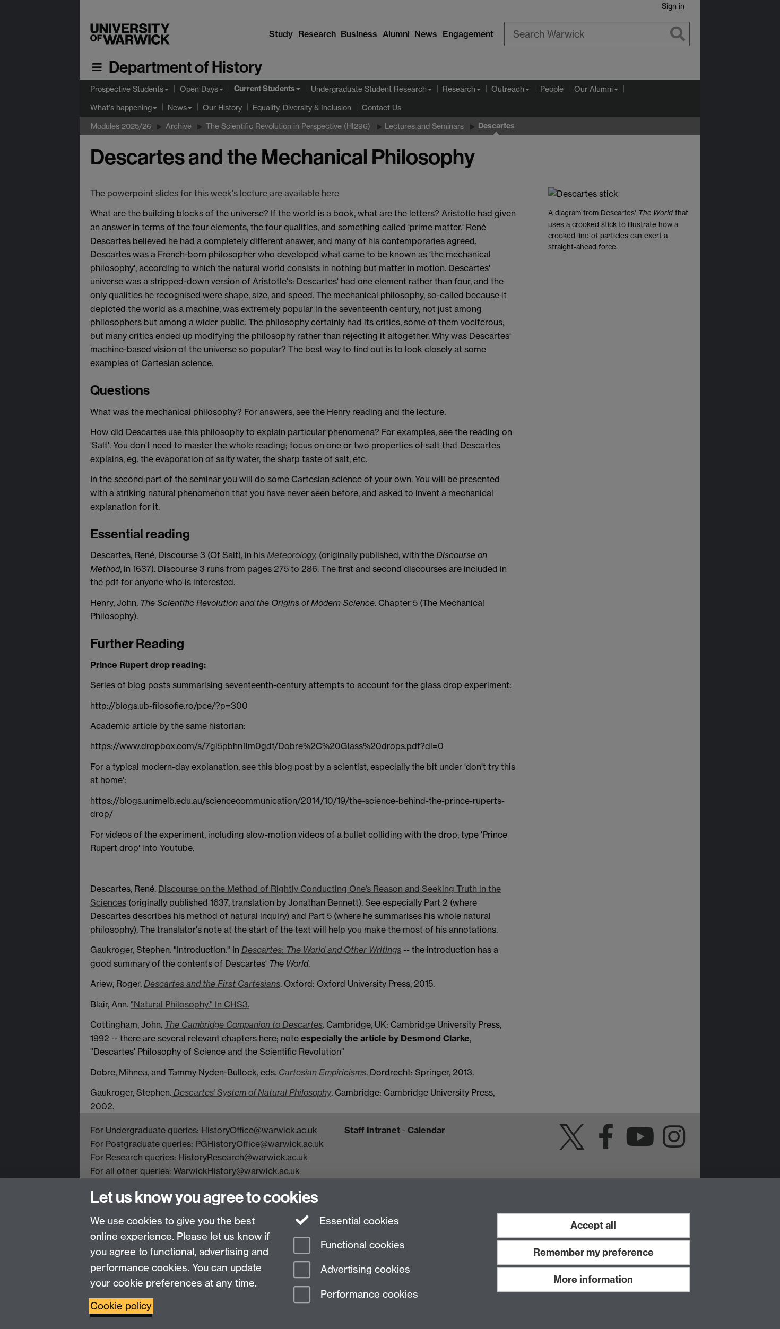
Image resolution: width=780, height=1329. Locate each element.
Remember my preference (593, 1252)
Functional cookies (361, 1245)
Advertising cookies (364, 1270)
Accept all (593, 1225)
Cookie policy (121, 1306)
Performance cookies (368, 1295)
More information (593, 1279)
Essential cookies (358, 1221)
